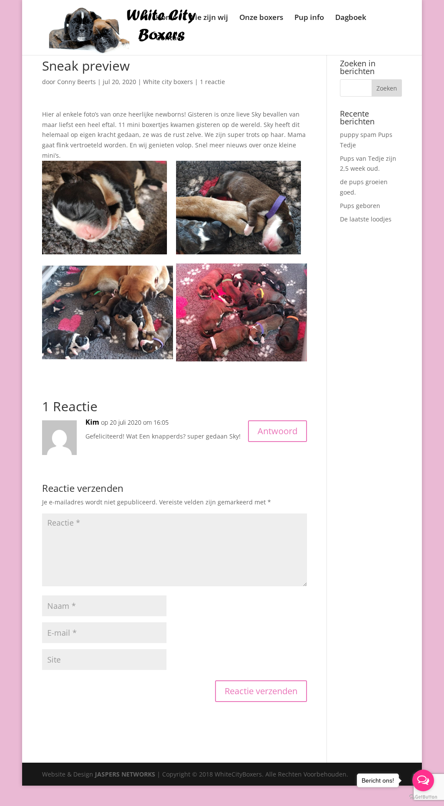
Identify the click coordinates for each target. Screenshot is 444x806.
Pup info (309, 18)
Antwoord (277, 431)
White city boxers (168, 82)
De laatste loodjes (366, 219)
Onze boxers (261, 18)
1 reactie (212, 82)
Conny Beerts (76, 82)
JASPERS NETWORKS (125, 774)
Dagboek (350, 18)
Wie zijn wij (208, 18)
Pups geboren (360, 206)
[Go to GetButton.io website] (423, 797)
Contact (169, 38)
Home (166, 18)
